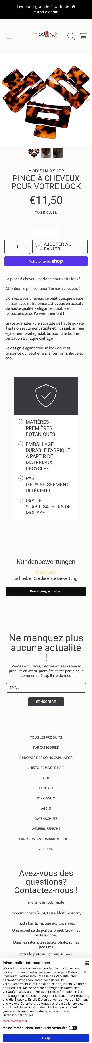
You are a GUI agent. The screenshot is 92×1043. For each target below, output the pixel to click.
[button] (9, 36)
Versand (46, 849)
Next (87, 99)
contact (46, 788)
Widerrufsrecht (46, 829)
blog (46, 778)
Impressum (46, 798)
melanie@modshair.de (46, 902)
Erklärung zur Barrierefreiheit (46, 839)
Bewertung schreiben (46, 591)
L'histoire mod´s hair (46, 768)
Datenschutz (46, 819)
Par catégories (46, 748)
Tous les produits (46, 737)
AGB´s (46, 808)
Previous (4, 99)
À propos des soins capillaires (46, 758)
